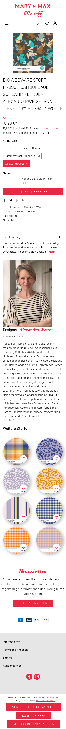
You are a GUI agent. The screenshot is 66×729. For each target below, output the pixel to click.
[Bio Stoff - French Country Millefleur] (16, 481)
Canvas (9, 148)
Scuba (36, 148)
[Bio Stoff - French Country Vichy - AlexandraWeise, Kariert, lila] (49, 540)
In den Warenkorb (33, 191)
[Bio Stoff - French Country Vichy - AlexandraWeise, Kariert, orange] (16, 540)
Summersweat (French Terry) (22, 155)
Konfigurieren (33, 715)
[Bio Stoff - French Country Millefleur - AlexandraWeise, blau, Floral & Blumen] (49, 451)
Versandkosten (49, 128)
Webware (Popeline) (16, 163)
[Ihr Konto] (55, 23)
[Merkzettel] (47, 23)
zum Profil (9, 420)
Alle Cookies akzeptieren (33, 724)
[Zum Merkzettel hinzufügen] (4, 117)
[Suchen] (39, 23)
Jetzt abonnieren (33, 603)
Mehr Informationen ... (45, 700)
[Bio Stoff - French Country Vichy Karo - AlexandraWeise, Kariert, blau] (49, 510)
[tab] (32, 244)
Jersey (23, 148)
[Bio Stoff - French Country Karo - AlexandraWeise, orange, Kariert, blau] (16, 451)
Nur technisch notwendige (33, 707)
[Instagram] (37, 676)
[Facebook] (29, 676)
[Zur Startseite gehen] (33, 10)
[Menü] (7, 23)
